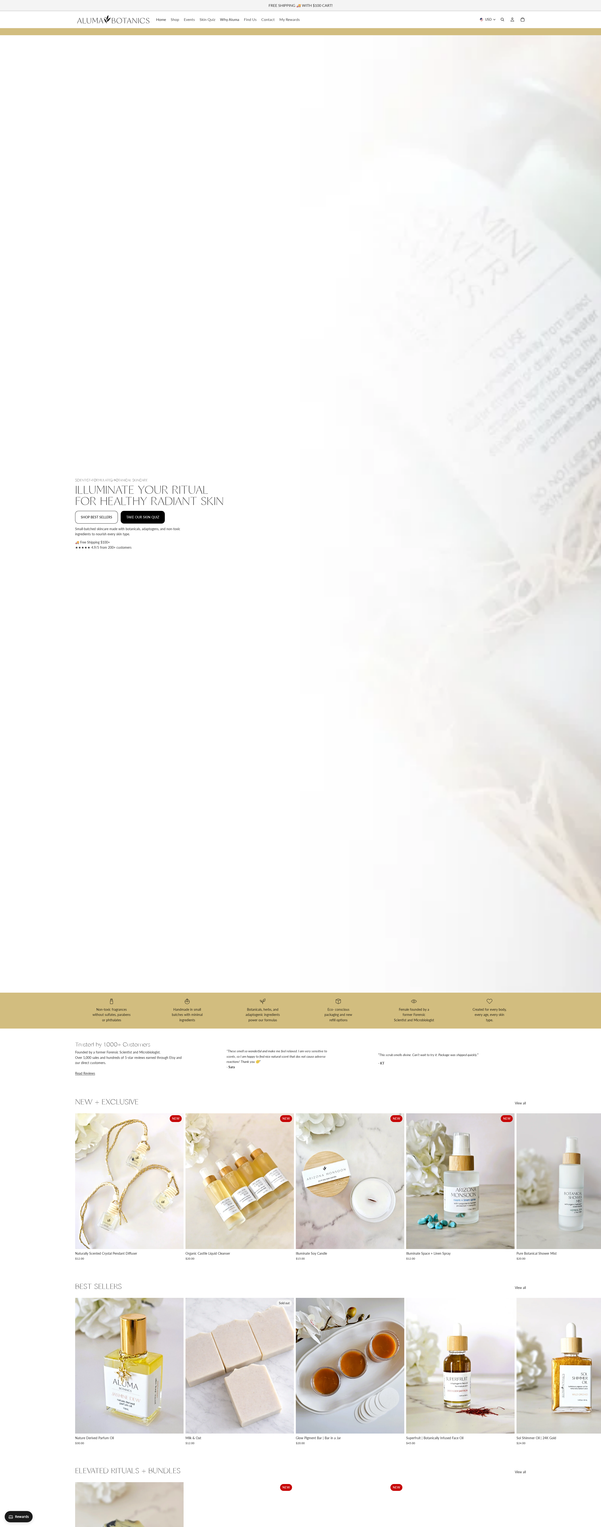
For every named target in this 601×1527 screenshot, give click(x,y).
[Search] (502, 19)
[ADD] (397, 1426)
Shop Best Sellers (96, 517)
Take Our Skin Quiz (142, 517)
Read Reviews (85, 1073)
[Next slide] (521, 1187)
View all (520, 1103)
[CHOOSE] (176, 1242)
